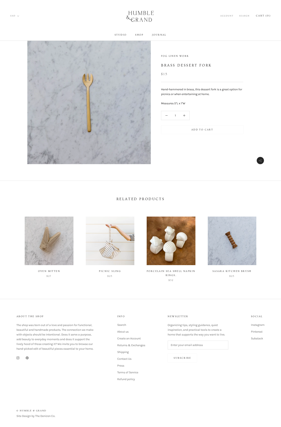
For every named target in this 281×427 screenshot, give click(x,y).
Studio (121, 35)
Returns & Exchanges (131, 345)
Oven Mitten (49, 271)
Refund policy (126, 379)
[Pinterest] (27, 357)
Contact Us (124, 359)
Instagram (258, 325)
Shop (139, 35)
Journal (159, 35)
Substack (257, 338)
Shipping (123, 352)
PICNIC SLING (110, 271)
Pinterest (256, 331)
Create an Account (129, 338)
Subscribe (182, 358)
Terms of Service (127, 372)
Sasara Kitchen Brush (232, 271)
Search (244, 16)
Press (120, 365)
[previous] (12, 244)
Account (226, 16)
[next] (268, 244)
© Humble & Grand (31, 410)
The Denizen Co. (45, 416)
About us (123, 331)
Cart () (263, 15)
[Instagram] (17, 357)
